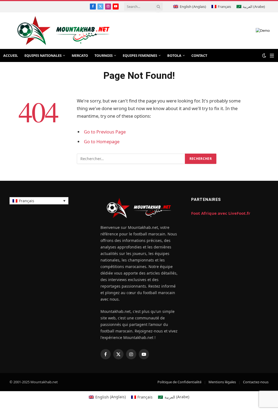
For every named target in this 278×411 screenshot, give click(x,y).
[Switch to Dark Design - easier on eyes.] (264, 55)
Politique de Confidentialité (179, 381)
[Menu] (272, 55)
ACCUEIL (10, 55)
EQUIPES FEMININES (140, 55)
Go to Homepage (101, 141)
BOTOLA (174, 55)
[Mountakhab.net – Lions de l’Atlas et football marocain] (63, 30)
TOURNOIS (103, 55)
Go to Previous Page (105, 132)
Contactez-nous (255, 381)
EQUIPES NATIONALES (43, 55)
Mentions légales (222, 381)
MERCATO (80, 55)
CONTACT (199, 55)
